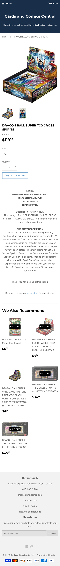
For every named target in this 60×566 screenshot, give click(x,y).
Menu (9, 3)
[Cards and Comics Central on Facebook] (26, 547)
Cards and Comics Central (30, 16)
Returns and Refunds (30, 511)
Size (4, 148)
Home (5, 37)
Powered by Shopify (46, 555)
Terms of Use (30, 500)
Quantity (6, 161)
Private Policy (30, 506)
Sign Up (52, 533)
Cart (55, 3)
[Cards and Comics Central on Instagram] (31, 547)
